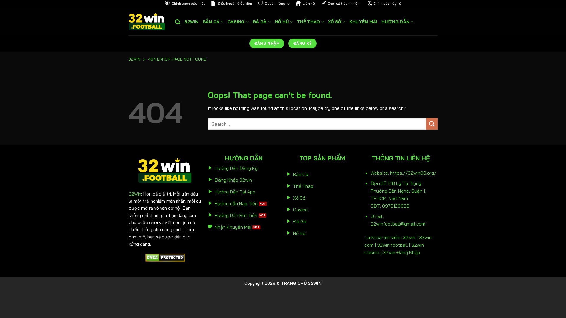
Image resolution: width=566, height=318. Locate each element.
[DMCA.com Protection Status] (165, 257)
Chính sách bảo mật (188, 3)
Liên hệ (308, 3)
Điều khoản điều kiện (235, 3)
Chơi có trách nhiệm (344, 3)
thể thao (308, 21)
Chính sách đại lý (387, 3)
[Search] (177, 22)
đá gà (259, 21)
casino (236, 21)
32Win (135, 194)
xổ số (334, 21)
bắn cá (211, 21)
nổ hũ (282, 21)
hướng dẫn (395, 21)
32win (191, 21)
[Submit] (432, 124)
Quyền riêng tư (277, 3)
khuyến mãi (363, 21)
